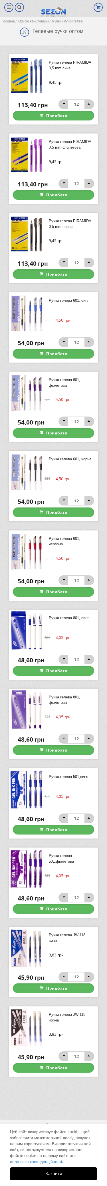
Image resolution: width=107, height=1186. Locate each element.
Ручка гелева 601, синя (69, 300)
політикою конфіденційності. (36, 1161)
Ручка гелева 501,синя (68, 777)
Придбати (56, 115)
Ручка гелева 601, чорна (70, 459)
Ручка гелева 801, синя (69, 618)
